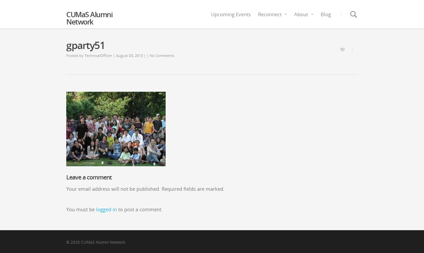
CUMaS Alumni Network (89, 18)
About (301, 14)
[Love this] (343, 50)
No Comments (162, 55)
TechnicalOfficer (98, 55)
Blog (326, 14)
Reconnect (270, 14)
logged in (106, 209)
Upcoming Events (231, 14)
